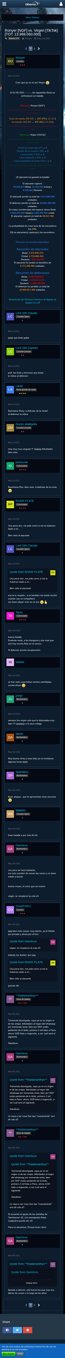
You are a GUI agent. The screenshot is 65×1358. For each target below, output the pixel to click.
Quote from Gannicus (23, 941)
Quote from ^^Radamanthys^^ (28, 1079)
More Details (8, 1354)
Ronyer (28, 38)
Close (20, 1354)
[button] (4, 3)
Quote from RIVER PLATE (26, 572)
